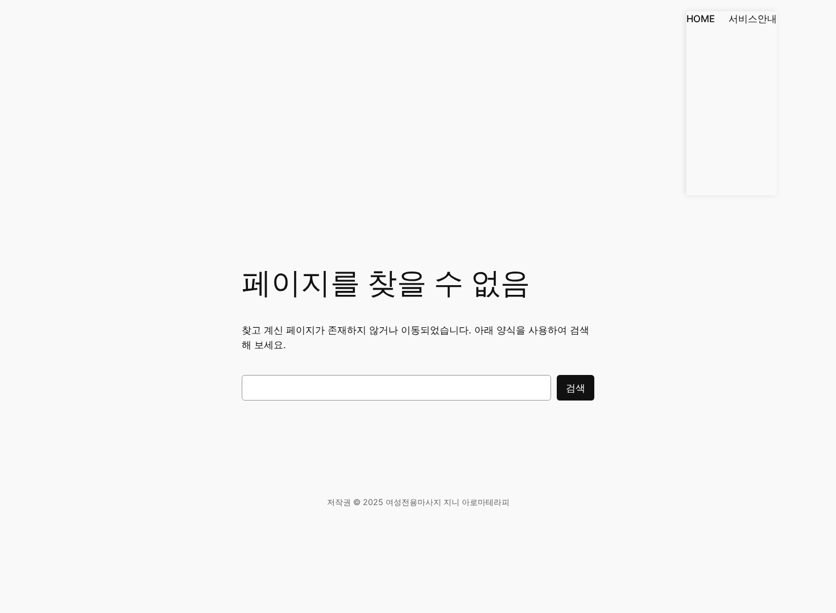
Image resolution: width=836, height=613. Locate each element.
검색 (575, 388)
